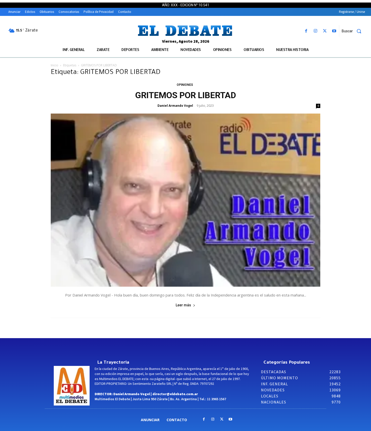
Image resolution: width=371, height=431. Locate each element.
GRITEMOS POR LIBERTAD (185, 95)
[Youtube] (334, 31)
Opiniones (185, 85)
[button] (353, 31)
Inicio (54, 65)
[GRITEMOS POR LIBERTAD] (185, 200)
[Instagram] (315, 31)
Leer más (183, 305)
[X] (325, 31)
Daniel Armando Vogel (175, 105)
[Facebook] (306, 31)
